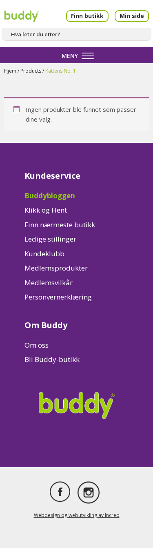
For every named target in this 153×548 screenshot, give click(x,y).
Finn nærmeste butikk (59, 224)
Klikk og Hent (45, 210)
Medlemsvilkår (48, 282)
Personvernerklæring (58, 297)
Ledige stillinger (50, 239)
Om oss (36, 345)
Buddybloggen (49, 195)
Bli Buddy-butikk (52, 359)
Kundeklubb (44, 253)
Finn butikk (87, 16)
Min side (132, 16)
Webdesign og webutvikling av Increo (77, 515)
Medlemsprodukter (56, 268)
